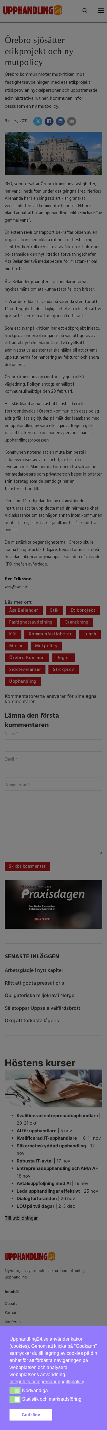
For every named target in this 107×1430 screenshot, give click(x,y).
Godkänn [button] (31, 1414)
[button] (76, 1415)
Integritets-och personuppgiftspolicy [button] (47, 1381)
